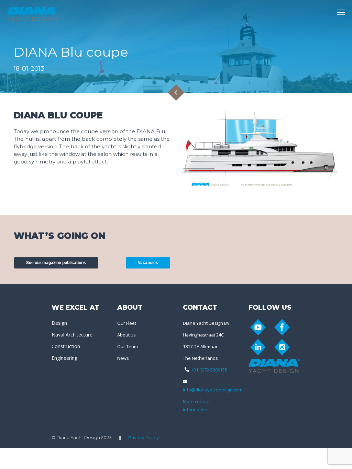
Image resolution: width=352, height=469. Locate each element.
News (123, 358)
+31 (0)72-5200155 (209, 370)
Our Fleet (126, 323)
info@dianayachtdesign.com (212, 390)
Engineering (64, 358)
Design (59, 323)
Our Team (127, 346)
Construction (66, 346)
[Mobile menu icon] (341, 12)
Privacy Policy (143, 437)
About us (126, 335)
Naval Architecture (72, 334)
